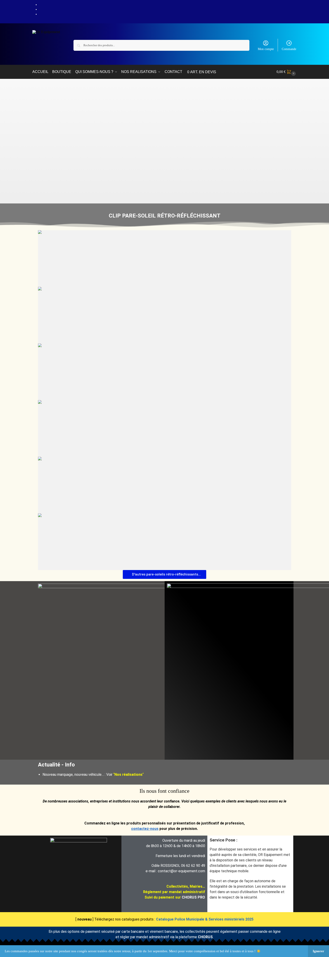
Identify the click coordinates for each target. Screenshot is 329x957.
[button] (287, 72)
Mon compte (266, 49)
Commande (289, 49)
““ (128, 774)
